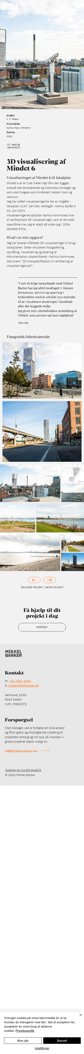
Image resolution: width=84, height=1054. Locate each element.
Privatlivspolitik (24, 1031)
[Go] (34, 580)
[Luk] (78, 1017)
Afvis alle (23, 1041)
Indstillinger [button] (42, 1048)
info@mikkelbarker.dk (23, 685)
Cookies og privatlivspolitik (23, 770)
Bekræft (62, 1041)
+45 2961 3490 (20, 681)
